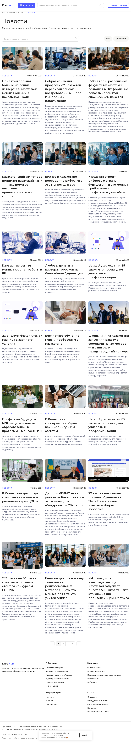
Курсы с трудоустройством (59, 675)
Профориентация (96, 671)
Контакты (91, 708)
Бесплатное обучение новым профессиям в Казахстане (62, 339)
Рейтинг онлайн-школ (98, 711)
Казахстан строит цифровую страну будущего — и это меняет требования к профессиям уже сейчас (108, 184)
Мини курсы (52, 686)
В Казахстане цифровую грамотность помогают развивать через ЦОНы (20, 497)
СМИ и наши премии (97, 704)
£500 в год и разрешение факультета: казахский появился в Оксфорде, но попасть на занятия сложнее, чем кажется (108, 89)
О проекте (92, 697)
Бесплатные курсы (55, 682)
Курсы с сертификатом (57, 671)
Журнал (49, 701)
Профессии (121, 38)
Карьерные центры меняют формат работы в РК (22, 269)
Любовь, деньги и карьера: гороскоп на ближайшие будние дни (64, 269)
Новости (7, 76)
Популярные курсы (55, 668)
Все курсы (28, 5)
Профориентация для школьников (104, 675)
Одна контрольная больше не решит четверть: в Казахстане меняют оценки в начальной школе (20, 89)
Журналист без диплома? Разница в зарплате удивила (22, 339)
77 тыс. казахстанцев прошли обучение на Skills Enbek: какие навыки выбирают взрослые (104, 501)
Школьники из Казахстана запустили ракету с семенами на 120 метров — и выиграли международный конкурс (108, 343)
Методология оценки (97, 701)
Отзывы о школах (118, 5)
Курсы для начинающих (57, 678)
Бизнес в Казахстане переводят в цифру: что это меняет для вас (63, 180)
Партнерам (51, 704)
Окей (84, 735)
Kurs (7, 5)
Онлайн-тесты (94, 668)
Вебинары (92, 682)
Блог (108, 38)
